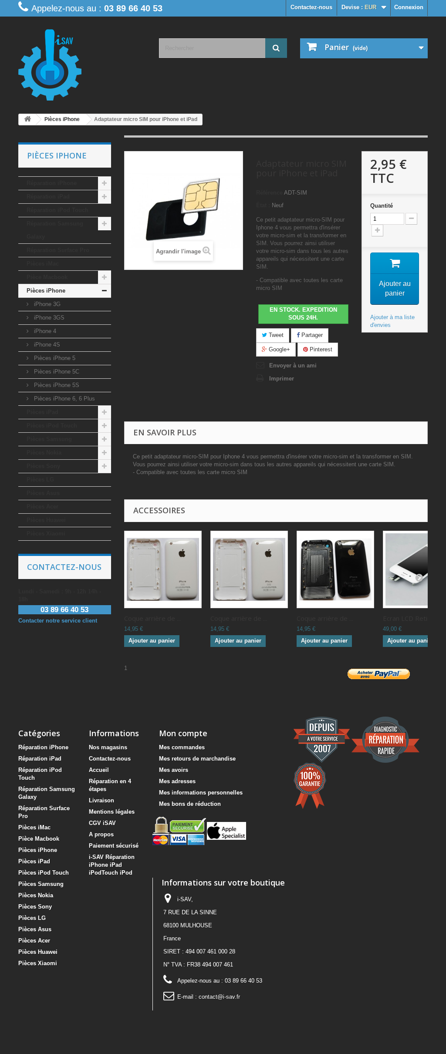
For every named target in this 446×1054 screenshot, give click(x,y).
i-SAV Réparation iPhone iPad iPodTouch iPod (112, 865)
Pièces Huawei (46, 520)
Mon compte (183, 733)
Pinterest (320, 349)
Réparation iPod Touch (57, 210)
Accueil (99, 770)
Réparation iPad (48, 196)
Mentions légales (112, 811)
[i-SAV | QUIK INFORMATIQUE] (82, 62)
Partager (311, 335)
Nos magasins (108, 747)
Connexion (408, 7)
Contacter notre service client (57, 620)
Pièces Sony (43, 466)
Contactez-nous (311, 7)
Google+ (278, 349)
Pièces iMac (43, 263)
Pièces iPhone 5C (55, 371)
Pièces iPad (42, 412)
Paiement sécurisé (114, 845)
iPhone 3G (46, 304)
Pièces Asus (43, 493)
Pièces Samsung (49, 439)
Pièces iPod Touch (52, 425)
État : (263, 205)
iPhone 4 (44, 331)
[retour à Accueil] (27, 119)
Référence (269, 192)
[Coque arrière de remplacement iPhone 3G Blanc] (163, 569)
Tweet (275, 335)
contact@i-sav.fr (219, 996)
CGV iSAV (102, 823)
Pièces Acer (42, 506)
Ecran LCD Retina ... (411, 618)
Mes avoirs (173, 770)
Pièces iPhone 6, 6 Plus (63, 398)
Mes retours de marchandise (197, 758)
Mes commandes (182, 747)
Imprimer (281, 378)
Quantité (381, 205)
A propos (101, 834)
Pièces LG (40, 479)
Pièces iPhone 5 (53, 358)
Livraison (101, 800)
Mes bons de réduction (190, 804)
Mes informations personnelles (201, 792)
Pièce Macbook (47, 277)
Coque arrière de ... (152, 618)
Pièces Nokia (44, 452)
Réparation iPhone (52, 183)
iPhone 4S (46, 344)
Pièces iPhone (46, 290)
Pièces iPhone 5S (55, 385)
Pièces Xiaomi (46, 533)
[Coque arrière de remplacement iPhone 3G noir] (335, 569)
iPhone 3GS (48, 317)
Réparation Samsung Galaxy (55, 230)
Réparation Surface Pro (58, 250)
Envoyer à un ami (293, 365)
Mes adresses (177, 781)
